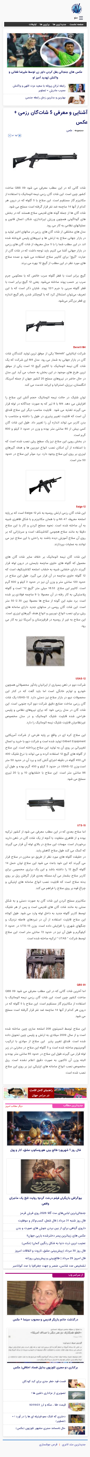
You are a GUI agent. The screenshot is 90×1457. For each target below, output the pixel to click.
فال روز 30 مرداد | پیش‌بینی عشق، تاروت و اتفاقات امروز (50, 1250)
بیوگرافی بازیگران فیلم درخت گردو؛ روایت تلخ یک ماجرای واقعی (45, 1201)
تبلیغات (33, 24)
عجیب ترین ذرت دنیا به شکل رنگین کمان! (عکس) (54, 1243)
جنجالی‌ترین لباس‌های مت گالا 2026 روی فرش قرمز (53, 1213)
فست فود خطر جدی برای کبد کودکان (44, 1381)
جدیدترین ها (59, 24)
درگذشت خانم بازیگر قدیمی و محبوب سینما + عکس (45, 1319)
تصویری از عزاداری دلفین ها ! (48, 1393)
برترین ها (45, 24)
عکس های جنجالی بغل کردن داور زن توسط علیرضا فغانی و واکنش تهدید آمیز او (45, 75)
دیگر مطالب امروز (14, 1106)
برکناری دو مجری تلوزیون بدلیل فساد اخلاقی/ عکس (45, 1367)
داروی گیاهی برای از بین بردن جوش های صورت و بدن (51, 1228)
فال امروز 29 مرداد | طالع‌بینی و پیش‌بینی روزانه (55, 1258)
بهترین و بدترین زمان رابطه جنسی (45, 97)
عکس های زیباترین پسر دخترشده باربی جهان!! (56, 1235)
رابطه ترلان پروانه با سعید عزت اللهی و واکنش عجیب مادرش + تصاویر (39, 88)
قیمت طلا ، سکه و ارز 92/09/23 (47, 1405)
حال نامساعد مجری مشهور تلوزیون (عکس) (41, 1428)
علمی (69, 130)
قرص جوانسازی (48, 1444)
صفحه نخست (76, 24)
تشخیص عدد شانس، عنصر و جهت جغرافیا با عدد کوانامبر (49, 1266)
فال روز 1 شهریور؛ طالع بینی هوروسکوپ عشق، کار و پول (45, 1150)
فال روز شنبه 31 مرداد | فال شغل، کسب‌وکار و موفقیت (52, 1220)
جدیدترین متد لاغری (74, 1444)
